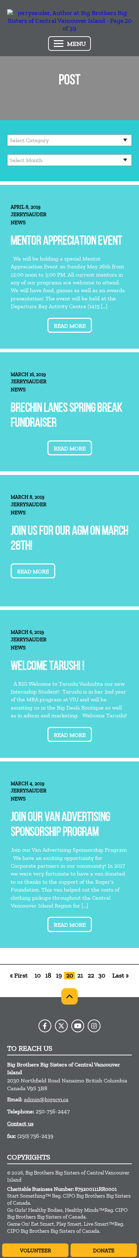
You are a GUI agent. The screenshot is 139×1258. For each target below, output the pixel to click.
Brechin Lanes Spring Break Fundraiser (66, 416)
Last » (120, 975)
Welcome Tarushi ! (47, 666)
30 (101, 975)
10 (38, 975)
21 (80, 975)
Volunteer (35, 1250)
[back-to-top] (69, 996)
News (18, 222)
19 (59, 975)
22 (91, 975)
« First (19, 975)
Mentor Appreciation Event (66, 241)
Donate (103, 1250)
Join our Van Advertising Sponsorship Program (60, 825)
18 (48, 975)
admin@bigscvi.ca (46, 1099)
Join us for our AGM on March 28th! (69, 539)
